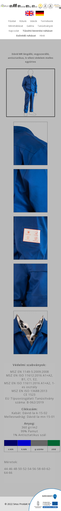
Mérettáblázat (15, 26)
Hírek (42, 36)
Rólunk (23, 21)
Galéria (30, 26)
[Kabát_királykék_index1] (30, 353)
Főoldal (12, 21)
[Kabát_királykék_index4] (30, 211)
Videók (33, 21)
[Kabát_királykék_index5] (30, 164)
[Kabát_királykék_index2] (30, 305)
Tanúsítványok (45, 26)
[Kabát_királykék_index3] (30, 258)
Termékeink (47, 21)
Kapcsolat (14, 31)
